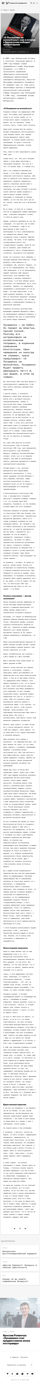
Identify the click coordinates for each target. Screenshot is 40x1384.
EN (37, 3)
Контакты (24, 1357)
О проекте (14, 1357)
